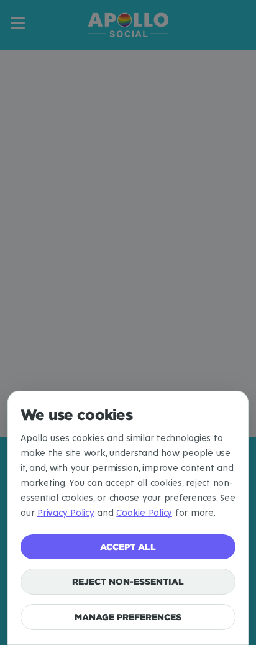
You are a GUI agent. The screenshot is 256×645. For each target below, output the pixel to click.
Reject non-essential (128, 581)
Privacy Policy (65, 513)
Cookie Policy (144, 513)
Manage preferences (128, 616)
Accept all (128, 546)
